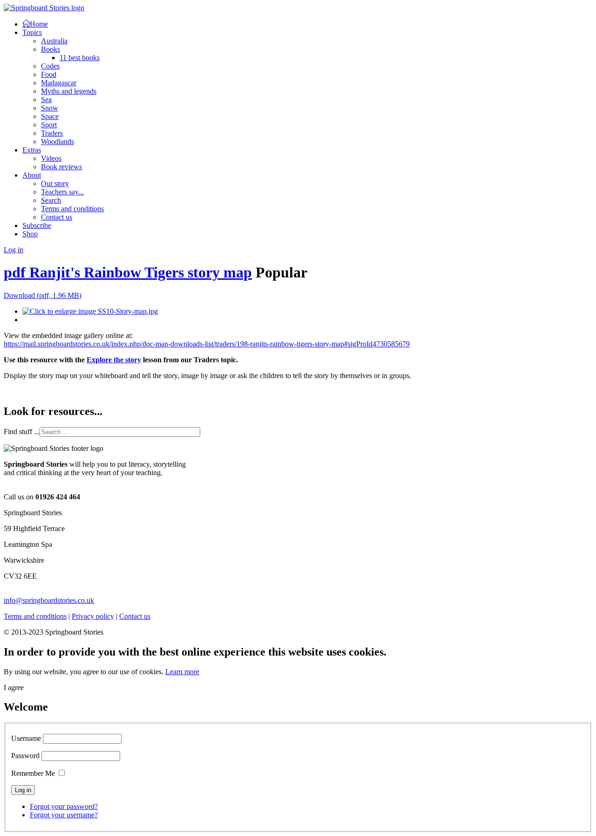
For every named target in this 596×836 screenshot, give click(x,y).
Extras (31, 150)
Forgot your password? (64, 806)
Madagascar (58, 83)
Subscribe (36, 225)
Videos (51, 158)
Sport (49, 125)
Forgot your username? (64, 815)
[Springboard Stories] (44, 8)
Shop (30, 234)
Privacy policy (93, 616)
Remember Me (33, 773)
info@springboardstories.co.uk (49, 600)
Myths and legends (68, 91)
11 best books (80, 58)
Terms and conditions (72, 209)
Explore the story (114, 360)
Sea (46, 100)
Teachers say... (62, 192)
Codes (50, 66)
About (31, 175)
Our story (55, 183)
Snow (49, 108)
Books (50, 49)
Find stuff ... (22, 431)
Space (50, 116)
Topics (32, 32)
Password (25, 756)
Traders (52, 133)
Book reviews (61, 167)
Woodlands (57, 141)
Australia (54, 41)
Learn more (182, 672)
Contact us (56, 217)
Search (51, 200)
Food (48, 74)
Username (26, 738)
